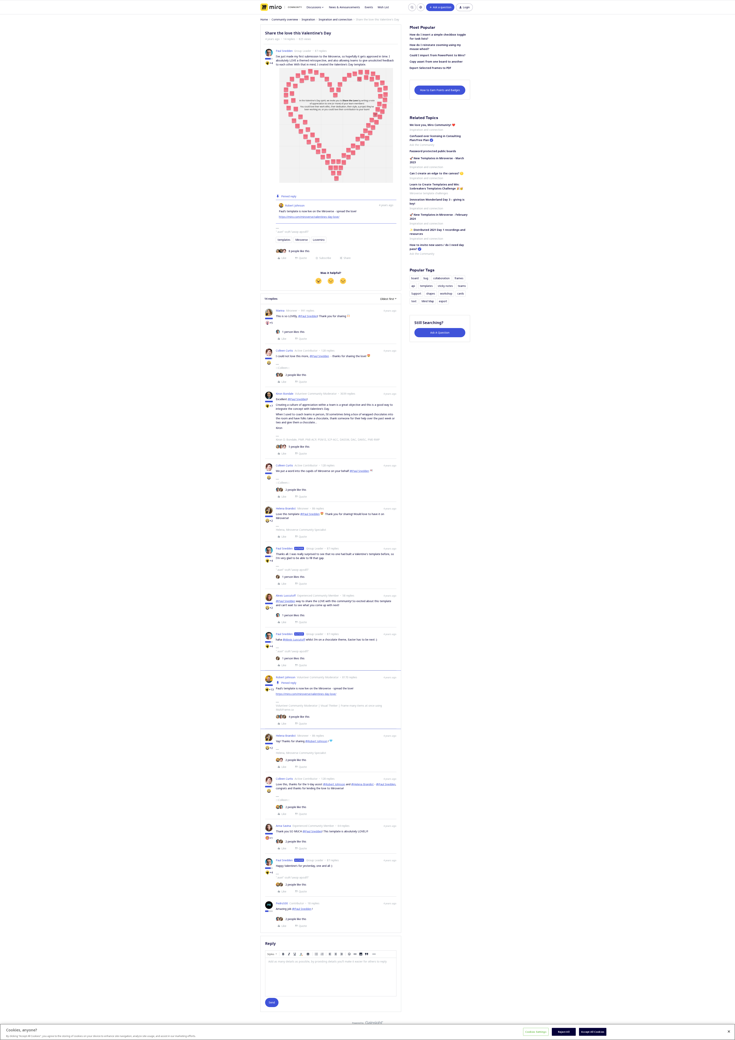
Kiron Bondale (284, 393)
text (413, 301)
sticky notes (445, 286)
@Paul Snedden (308, 316)
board (415, 278)
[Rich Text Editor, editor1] (330, 977)
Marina (280, 310)
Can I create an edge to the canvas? (434, 173)
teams (462, 286)
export (443, 301)
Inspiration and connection (335, 19)
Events (369, 7)
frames (459, 278)
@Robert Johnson (316, 741)
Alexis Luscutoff (286, 595)
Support (416, 293)
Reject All (564, 1031)
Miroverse (301, 240)
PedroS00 (282, 903)
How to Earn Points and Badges (440, 90)
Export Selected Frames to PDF (430, 68)
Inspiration (308, 19)
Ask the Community (422, 145)
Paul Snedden (284, 51)
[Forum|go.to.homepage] (281, 7)
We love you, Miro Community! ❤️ (432, 125)
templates (284, 240)
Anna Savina (283, 826)
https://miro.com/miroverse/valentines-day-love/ (309, 217)
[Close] (729, 1031)
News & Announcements (344, 7)
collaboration (441, 278)
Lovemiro (319, 240)
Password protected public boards (433, 151)
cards (460, 293)
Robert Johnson (295, 205)
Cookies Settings (535, 1031)
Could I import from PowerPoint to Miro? (437, 55)
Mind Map (427, 301)
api (413, 286)
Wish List (383, 7)
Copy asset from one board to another (436, 61)
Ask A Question (439, 332)
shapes (430, 293)
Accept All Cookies (592, 1031)
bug (426, 278)
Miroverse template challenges (429, 193)
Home (264, 19)
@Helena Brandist (362, 784)
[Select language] (421, 7)
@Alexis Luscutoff (294, 639)
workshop (446, 293)
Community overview (285, 19)
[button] (440, 7)
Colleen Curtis (284, 350)
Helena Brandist (286, 508)
